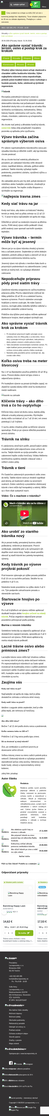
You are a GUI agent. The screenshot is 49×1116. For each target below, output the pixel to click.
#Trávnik (6, 58)
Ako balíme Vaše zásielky (18, 1010)
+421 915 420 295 (16, 976)
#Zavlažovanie (8, 65)
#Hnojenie (27, 58)
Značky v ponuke (15, 1040)
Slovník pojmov (14, 1037)
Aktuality (5, 33)
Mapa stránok (14, 1043)
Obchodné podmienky (17, 1020)
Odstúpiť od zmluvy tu (17, 1027)
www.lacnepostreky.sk (29, 1053)
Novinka (42, 887)
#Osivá (36, 58)
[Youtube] (18, 1064)
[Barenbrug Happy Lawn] (18, 894)
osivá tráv (6, 128)
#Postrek (30, 65)
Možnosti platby (15, 1017)
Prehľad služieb (14, 1030)
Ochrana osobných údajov (18, 1033)
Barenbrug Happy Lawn (14, 906)
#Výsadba (16, 58)
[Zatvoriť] (3, 13)
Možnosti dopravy (15, 1013)
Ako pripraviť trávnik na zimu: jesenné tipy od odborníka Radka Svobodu (24, 838)
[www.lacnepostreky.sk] (11, 1064)
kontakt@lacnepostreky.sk (19, 979)
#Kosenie (20, 65)
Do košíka (22, 933)
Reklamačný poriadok (17, 1023)
